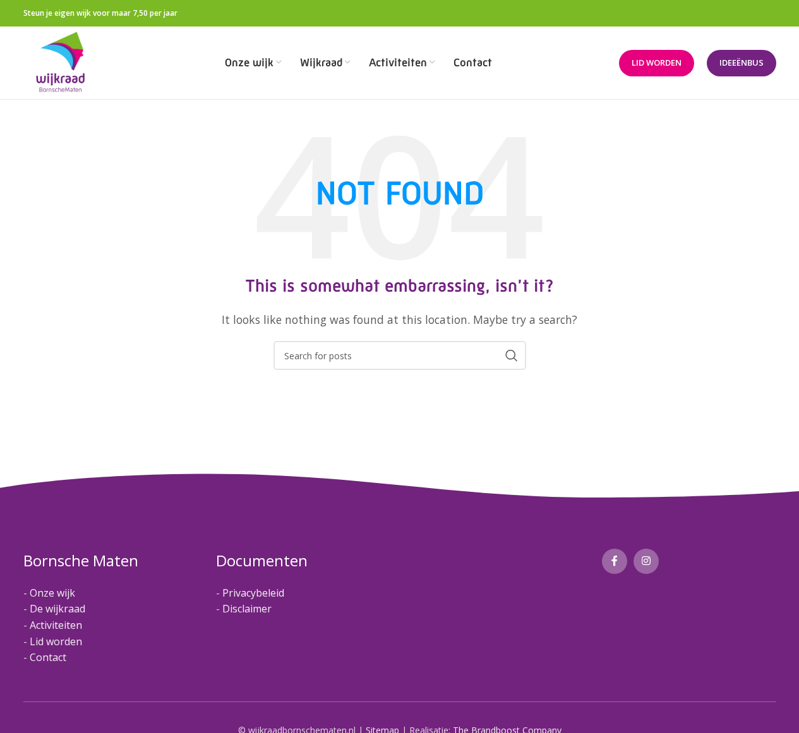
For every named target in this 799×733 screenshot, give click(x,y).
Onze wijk (52, 593)
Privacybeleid (253, 593)
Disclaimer (247, 609)
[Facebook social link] (614, 561)
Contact (48, 657)
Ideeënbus (741, 62)
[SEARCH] (511, 355)
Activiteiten (56, 625)
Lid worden (657, 62)
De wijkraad (57, 609)
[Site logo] (61, 62)
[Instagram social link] (646, 561)
